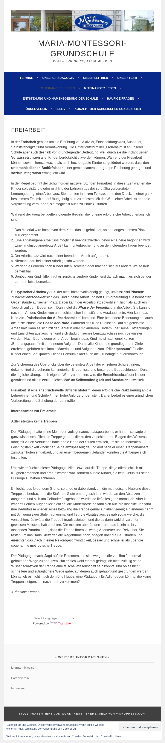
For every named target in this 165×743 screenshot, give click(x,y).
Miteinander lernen (58, 88)
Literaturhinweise (22, 667)
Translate (64, 623)
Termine (26, 78)
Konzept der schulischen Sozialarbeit (108, 109)
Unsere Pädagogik (58, 78)
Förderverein (35, 109)
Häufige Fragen (120, 98)
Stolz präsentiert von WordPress (50, 713)
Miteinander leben (100, 88)
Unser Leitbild (95, 78)
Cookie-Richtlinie (111, 736)
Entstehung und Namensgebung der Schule (60, 98)
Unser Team (127, 78)
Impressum (18, 688)
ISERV (61, 109)
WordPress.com (130, 713)
